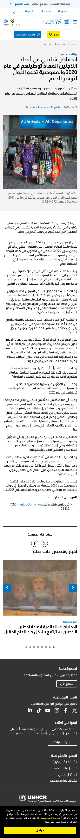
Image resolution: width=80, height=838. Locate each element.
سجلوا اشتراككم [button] (62, 742)
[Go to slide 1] (53, 648)
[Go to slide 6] (33, 648)
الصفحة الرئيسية (68, 44)
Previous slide (73, 588)
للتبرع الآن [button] (67, 683)
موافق (40, 830)
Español (30, 11)
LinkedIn (29, 710)
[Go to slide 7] (29, 648)
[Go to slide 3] (45, 648)
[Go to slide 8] (25, 648)
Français (46, 11)
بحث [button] (18, 24)
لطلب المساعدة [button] (25, 34)
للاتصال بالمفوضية (65, 768)
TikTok (38, 710)
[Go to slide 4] (41, 648)
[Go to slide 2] (49, 648)
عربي (16, 11)
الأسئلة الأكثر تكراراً (65, 762)
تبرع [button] (12, 24)
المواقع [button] (6, 24)
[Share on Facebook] (34, 543)
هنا (38, 485)
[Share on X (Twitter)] (44, 543)
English (62, 11)
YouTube (47, 710)
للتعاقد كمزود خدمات (63, 780)
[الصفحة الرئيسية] (57, 22)
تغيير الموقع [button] (21, 3)
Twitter (74, 710)
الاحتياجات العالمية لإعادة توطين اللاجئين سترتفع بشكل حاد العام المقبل (40, 629)
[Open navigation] (75, 22)
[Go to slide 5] (37, 648)
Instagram (56, 710)
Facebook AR (65, 710)
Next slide (7, 588)
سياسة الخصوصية (50, 818)
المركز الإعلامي (67, 774)
